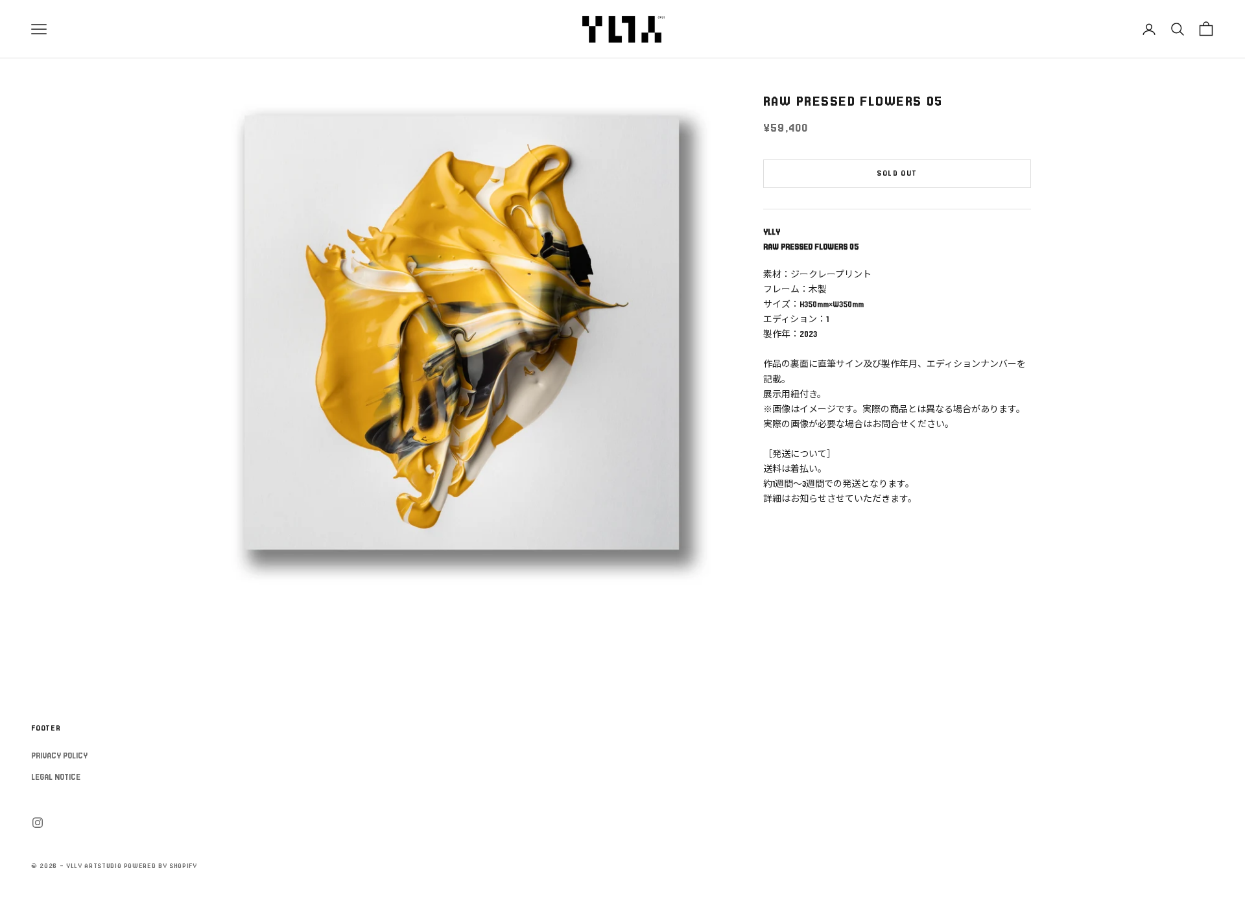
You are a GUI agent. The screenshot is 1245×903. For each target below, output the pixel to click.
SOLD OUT (897, 174)
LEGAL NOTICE (55, 777)
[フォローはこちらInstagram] (37, 822)
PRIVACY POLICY (59, 755)
